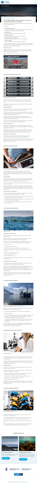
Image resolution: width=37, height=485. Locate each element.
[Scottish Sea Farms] (5, 2)
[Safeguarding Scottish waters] (27, 443)
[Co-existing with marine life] (10, 443)
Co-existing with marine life (7, 452)
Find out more (5, 458)
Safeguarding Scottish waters (25, 452)
